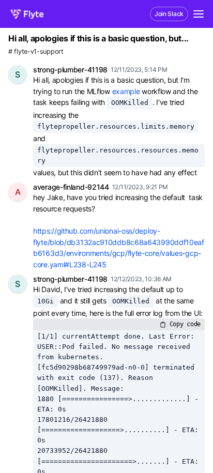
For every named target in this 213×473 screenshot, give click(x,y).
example (126, 91)
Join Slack (169, 14)
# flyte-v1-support (36, 51)
